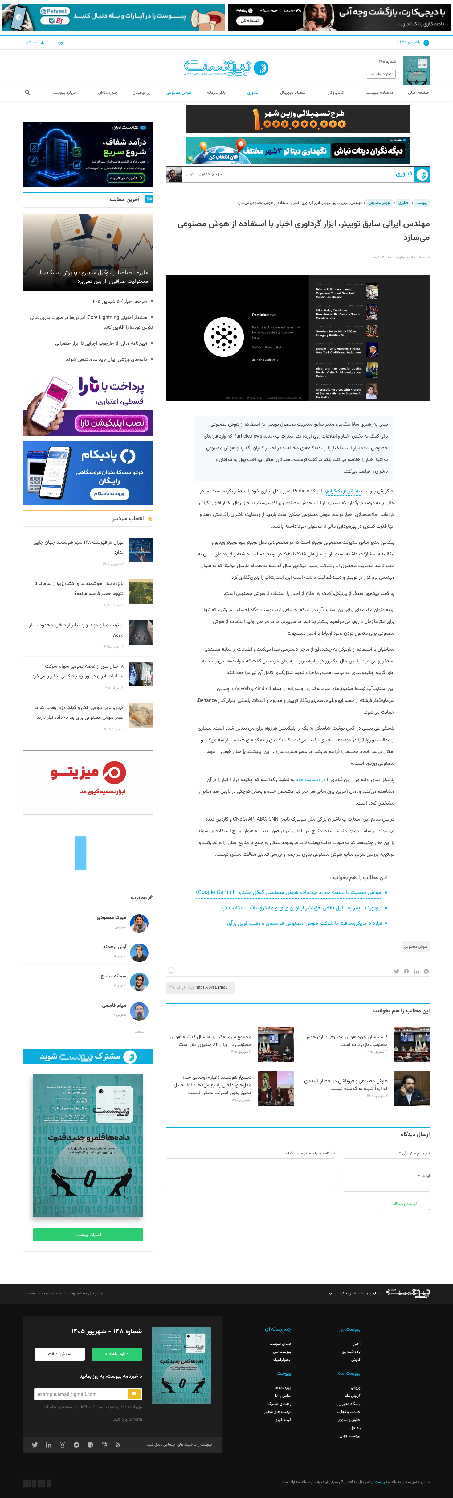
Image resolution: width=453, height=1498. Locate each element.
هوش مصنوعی (379, 203)
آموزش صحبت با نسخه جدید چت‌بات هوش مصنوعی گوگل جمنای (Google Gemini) (289, 892)
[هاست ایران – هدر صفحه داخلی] (298, 150)
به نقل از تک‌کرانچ (343, 491)
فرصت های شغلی (277, 1412)
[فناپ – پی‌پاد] (88, 473)
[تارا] (88, 403)
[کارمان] (88, 852)
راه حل (355, 1428)
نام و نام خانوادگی (416, 1153)
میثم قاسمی (114, 1006)
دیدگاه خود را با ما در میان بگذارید (309, 1153)
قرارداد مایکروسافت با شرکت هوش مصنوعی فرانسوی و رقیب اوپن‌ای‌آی (304, 923)
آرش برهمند (114, 947)
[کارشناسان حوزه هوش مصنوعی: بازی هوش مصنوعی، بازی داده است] (412, 1061)
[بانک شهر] (298, 119)
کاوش (356, 1360)
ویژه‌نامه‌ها (283, 1388)
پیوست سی (282, 1352)
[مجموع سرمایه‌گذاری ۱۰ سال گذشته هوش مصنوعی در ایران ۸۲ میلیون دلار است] (276, 1061)
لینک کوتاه (185, 987)
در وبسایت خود (311, 780)
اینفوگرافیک (282, 1360)
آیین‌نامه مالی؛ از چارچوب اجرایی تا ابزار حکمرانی (101, 344)
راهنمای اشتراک (407, 42)
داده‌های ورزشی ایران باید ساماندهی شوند (106, 360)
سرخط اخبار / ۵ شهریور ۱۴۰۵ (119, 302)
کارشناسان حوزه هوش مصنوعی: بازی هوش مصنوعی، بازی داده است (346, 1041)
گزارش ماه (353, 1396)
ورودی (356, 1388)
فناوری (404, 174)
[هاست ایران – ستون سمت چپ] (88, 154)
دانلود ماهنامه (116, 1354)
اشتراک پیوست (88, 1235)
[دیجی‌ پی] (339, 17)
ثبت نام (33, 42)
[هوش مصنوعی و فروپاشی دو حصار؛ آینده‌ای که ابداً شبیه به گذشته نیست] (412, 1105)
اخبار (357, 1344)
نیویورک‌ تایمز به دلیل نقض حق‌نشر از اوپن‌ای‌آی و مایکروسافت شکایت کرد (301, 908)
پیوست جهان (350, 1436)
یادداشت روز (351, 1352)
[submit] (134, 1394)
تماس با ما (283, 1396)
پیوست (422, 203)
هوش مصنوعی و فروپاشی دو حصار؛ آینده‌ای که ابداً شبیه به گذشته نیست (346, 1085)
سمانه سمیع (113, 976)
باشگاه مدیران (350, 1404)
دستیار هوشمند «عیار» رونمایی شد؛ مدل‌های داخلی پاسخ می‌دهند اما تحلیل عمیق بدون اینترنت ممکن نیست (212, 1085)
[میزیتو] (88, 782)
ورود (59, 42)
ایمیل (425, 1176)
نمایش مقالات (59, 1354)
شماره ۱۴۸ (387, 62)
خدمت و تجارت (349, 1412)
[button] (27, 93)
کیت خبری (283, 1420)
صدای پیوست (280, 1344)
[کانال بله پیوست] (113, 17)
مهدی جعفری (204, 174)
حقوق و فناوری (349, 1420)
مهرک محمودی (111, 918)
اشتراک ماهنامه (381, 74)
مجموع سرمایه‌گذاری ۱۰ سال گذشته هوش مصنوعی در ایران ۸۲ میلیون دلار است (210, 1041)
